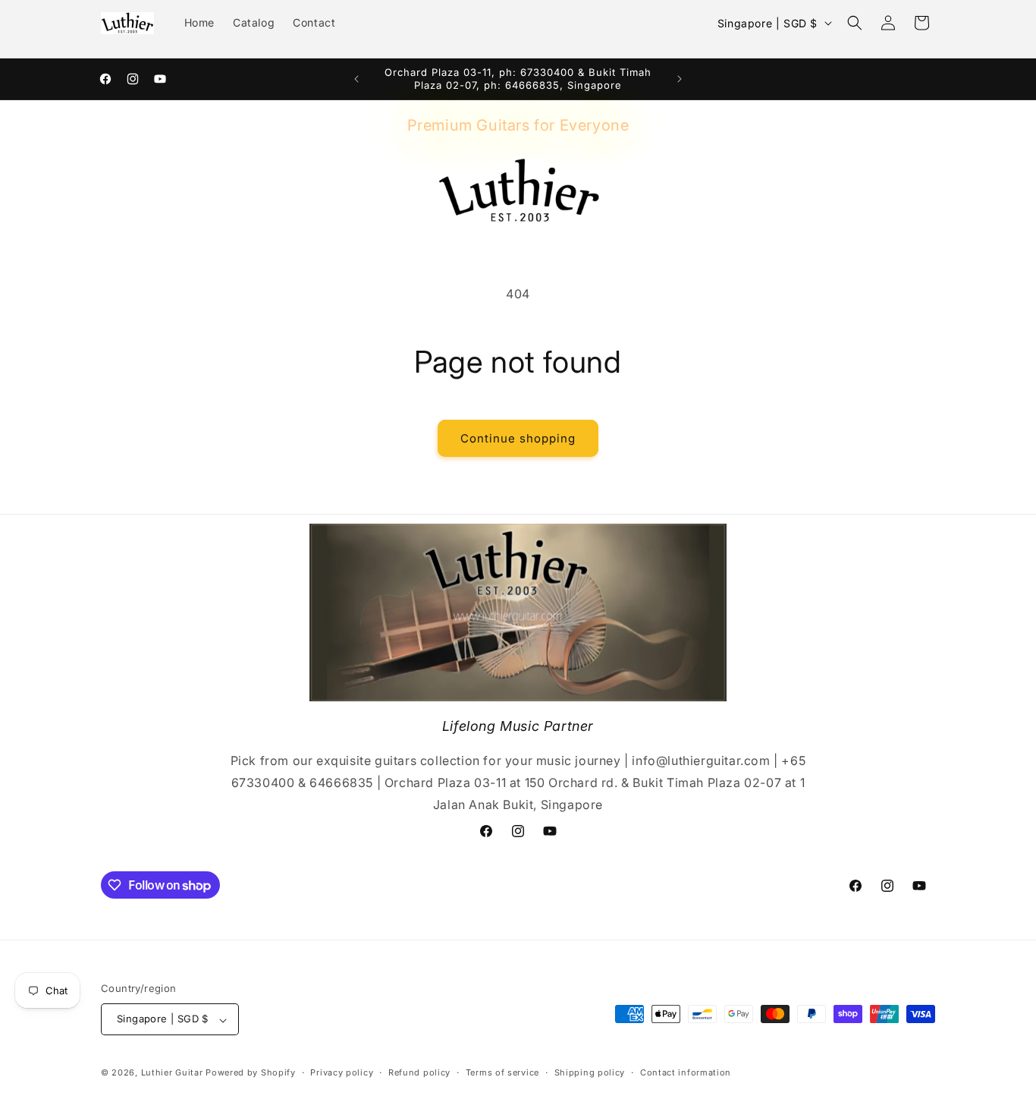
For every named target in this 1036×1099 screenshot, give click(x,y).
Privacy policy (341, 1072)
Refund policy (419, 1072)
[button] (854, 22)
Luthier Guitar (172, 1073)
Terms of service (502, 1072)
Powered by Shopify (251, 1073)
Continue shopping (518, 438)
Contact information (685, 1072)
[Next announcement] (679, 79)
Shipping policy (590, 1072)
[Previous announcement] (356, 79)
